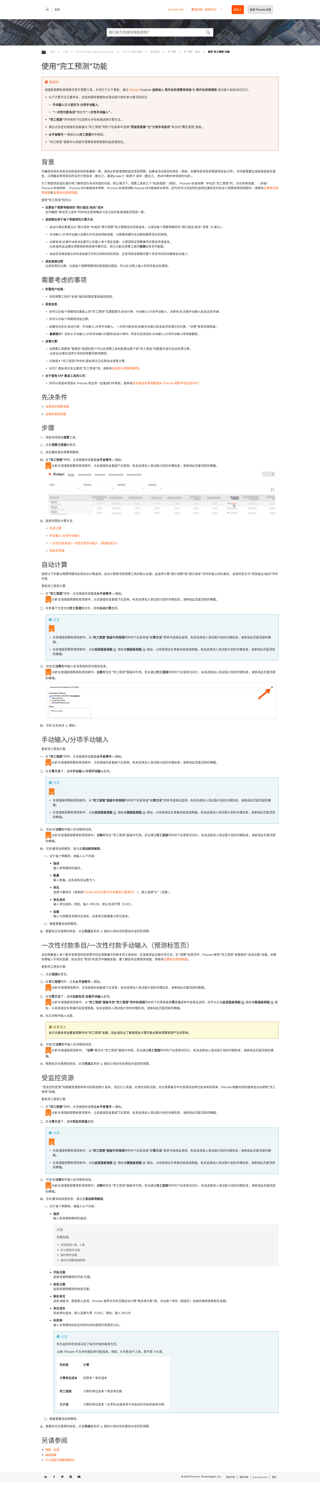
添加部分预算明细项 (125, 368)
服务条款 (244, 1477)
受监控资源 (56, 550)
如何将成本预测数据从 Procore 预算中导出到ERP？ (166, 383)
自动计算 (55, 528)
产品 (66, 51)
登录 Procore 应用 (260, 9)
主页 (53, 51)
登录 (274, 1477)
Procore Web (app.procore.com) (95, 51)
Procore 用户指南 (132, 51)
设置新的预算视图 (57, 406)
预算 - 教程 (194, 51)
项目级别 (155, 51)
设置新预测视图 (55, 414)
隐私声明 (230, 1477)
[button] (208, 32)
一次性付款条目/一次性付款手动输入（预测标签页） (84, 543)
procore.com (176, 9)
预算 (174, 51)
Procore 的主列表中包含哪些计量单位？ (109, 892)
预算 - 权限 (52, 1450)
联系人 (238, 9)
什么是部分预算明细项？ (60, 1460)
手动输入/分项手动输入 (64, 535)
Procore (134, 90)
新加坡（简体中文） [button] (206, 9)
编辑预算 (50, 1455)
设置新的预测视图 (65, 192)
